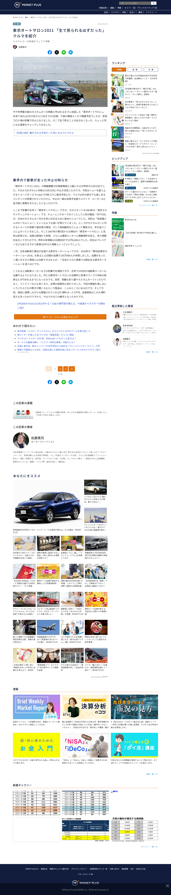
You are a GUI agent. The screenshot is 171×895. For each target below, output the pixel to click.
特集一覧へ (151, 259)
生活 (106, 12)
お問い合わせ (114, 869)
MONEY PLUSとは (32, 869)
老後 (124, 12)
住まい (132, 12)
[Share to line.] (64, 52)
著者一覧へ (151, 352)
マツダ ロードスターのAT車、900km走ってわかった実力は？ (46, 338)
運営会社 (44, 869)
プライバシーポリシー (79, 869)
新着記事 (103, 7)
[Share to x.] (57, 52)
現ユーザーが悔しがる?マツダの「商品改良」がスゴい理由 (45, 334)
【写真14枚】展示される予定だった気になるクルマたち (44, 132)
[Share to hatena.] (71, 52)
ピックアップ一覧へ (147, 205)
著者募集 (125, 869)
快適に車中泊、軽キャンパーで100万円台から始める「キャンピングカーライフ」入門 (58, 346)
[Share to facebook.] (50, 52)
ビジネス (115, 12)
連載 (112, 7)
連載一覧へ (151, 774)
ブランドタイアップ (146, 7)
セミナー (130, 7)
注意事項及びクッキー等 (98, 869)
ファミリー (150, 12)
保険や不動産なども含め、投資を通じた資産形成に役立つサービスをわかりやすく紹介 (59, 349)
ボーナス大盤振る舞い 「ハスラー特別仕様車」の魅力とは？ (46, 342)
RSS (132, 869)
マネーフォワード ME (85, 874)
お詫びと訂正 (140, 869)
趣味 (140, 12)
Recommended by (96, 677)
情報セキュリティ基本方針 (59, 869)
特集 (119, 7)
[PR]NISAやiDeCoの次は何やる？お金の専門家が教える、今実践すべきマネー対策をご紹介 (61, 305)
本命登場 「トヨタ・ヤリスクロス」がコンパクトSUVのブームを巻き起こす (53, 331)
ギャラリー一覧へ (148, 846)
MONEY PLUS (18, 17)
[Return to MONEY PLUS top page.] (28, 5)
